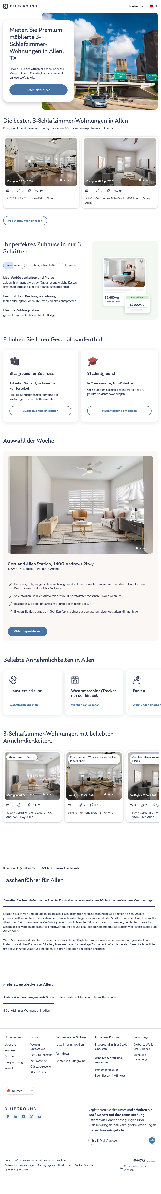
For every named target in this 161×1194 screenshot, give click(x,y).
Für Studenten (39, 1061)
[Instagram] (23, 1116)
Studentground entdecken (119, 411)
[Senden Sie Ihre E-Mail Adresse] (152, 1140)
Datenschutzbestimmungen (20, 1165)
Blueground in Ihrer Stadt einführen (111, 1047)
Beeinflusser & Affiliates (110, 1076)
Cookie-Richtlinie (84, 1165)
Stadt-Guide (38, 1072)
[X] (31, 1116)
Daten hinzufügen (38, 90)
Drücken (10, 1056)
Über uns (10, 1045)
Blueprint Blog (14, 1062)
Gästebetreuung (40, 1067)
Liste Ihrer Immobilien (70, 1045)
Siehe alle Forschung (140, 1057)
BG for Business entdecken (40, 411)
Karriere (10, 1050)
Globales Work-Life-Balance (144, 1047)
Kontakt (10, 1068)
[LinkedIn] (16, 1116)
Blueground (10, 868)
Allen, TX (29, 868)
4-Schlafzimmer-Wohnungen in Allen (26, 1011)
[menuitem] (79, 902)
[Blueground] (20, 1108)
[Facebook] (8, 1116)
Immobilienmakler (106, 1070)
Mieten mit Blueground (71, 1061)
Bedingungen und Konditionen (54, 1165)
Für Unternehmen (41, 1055)
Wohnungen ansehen (23, 705)
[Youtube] (39, 1116)
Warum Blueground (37, 1047)
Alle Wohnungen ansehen (25, 221)
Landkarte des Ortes (16, 1170)
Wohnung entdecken (27, 631)
